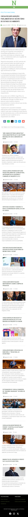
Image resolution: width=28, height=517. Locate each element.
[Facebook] (10, 513)
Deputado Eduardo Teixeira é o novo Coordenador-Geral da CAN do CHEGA (13, 209)
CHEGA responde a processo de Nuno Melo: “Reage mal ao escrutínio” (13, 352)
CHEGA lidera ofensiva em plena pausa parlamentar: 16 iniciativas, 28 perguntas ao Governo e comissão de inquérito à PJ (13, 174)
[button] (14, 7)
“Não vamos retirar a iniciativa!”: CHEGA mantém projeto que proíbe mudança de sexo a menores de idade (14, 136)
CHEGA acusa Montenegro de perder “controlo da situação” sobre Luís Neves (13, 427)
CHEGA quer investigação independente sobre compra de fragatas (13, 284)
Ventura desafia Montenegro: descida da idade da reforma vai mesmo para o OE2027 (13, 249)
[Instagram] (14, 513)
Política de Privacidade (20, 501)
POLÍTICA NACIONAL (8, 12)
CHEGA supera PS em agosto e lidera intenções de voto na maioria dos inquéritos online (12, 320)
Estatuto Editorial (5, 501)
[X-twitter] (18, 513)
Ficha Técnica (4, 499)
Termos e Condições (20, 499)
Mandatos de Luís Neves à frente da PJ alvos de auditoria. (13, 460)
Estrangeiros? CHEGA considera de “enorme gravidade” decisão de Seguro (14, 391)
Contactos (3, 503)
